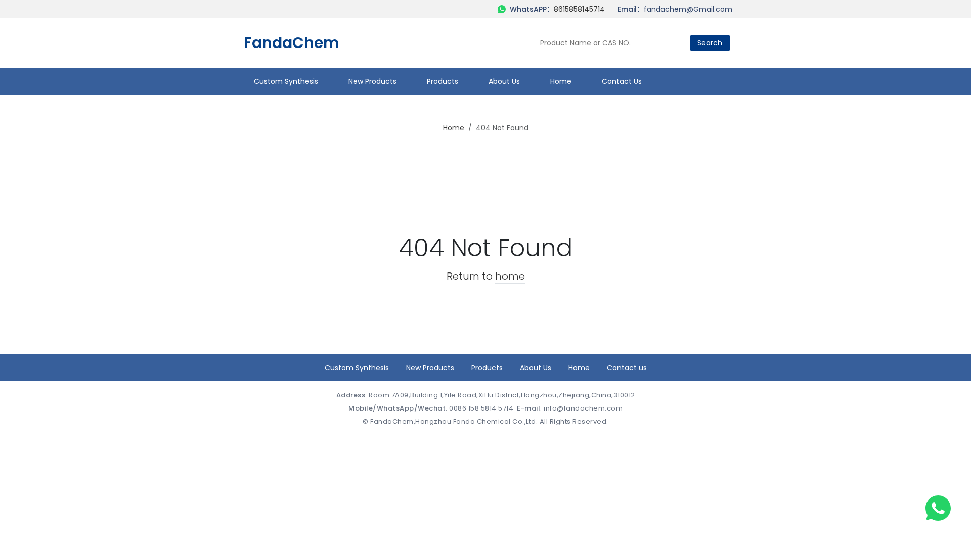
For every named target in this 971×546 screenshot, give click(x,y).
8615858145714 (579, 9)
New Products (372, 81)
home (510, 276)
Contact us (622, 81)
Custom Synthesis (286, 81)
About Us (504, 81)
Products (442, 81)
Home (560, 81)
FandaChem (291, 43)
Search (709, 43)
